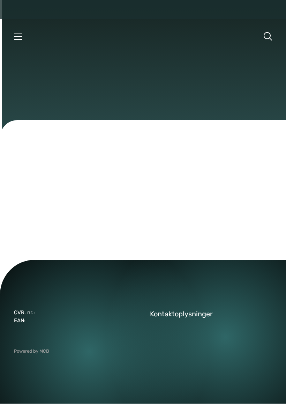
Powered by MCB (31, 351)
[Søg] (268, 36)
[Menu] (18, 36)
